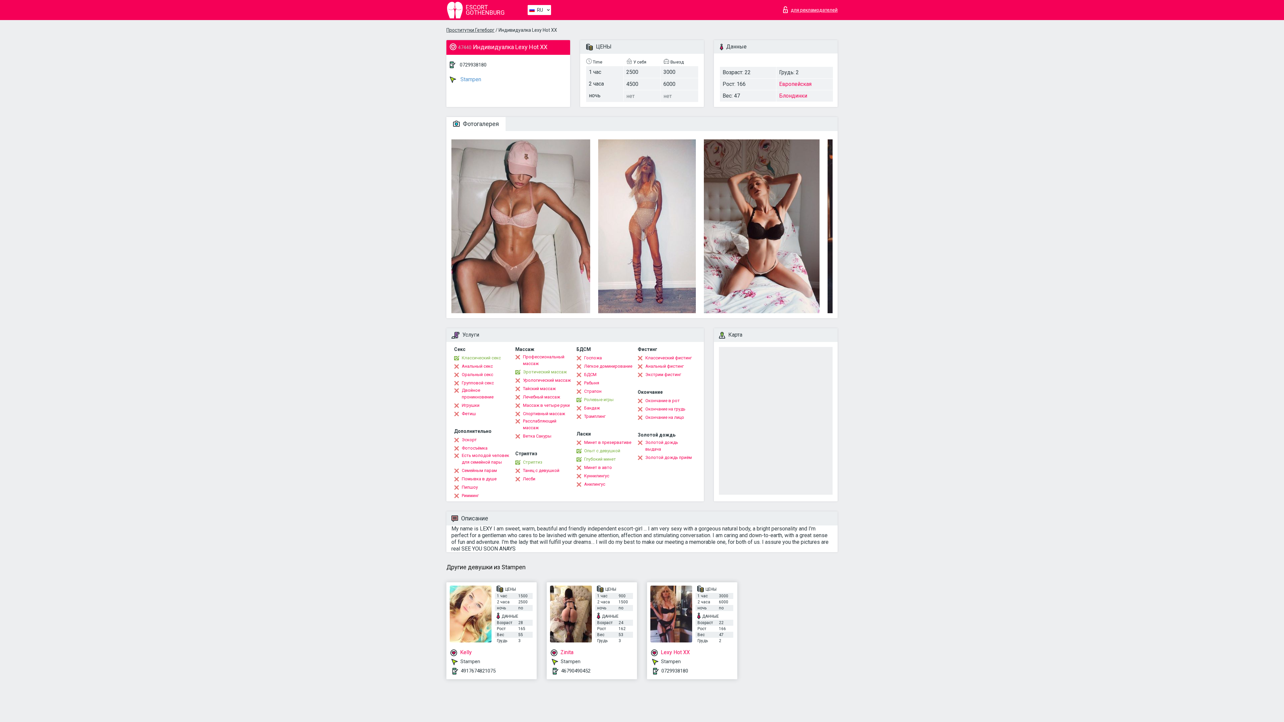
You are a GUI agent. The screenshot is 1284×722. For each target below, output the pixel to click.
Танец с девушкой (541, 470)
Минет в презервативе (607, 442)
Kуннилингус (596, 475)
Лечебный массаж (541, 396)
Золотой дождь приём (668, 457)
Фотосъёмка (475, 448)
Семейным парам (479, 470)
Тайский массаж (539, 388)
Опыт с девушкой (602, 450)
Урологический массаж (547, 380)
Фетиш (469, 413)
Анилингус (594, 484)
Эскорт (469, 439)
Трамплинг (595, 416)
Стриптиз (532, 462)
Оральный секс (477, 374)
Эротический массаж (545, 371)
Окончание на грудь (665, 408)
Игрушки (470, 405)
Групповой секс (478, 382)
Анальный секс (477, 366)
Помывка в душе (479, 478)
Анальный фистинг (664, 366)
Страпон (593, 391)
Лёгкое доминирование (608, 366)
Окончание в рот (662, 400)
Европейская (795, 84)
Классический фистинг (668, 357)
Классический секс (481, 357)
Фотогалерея (480, 123)
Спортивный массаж (544, 413)
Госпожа (593, 357)
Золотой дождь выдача (661, 446)
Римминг (470, 495)
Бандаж (592, 407)
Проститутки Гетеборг (470, 30)
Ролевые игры (599, 399)
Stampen (470, 79)
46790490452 (576, 671)
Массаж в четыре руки (546, 405)
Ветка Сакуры (537, 436)
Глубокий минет (600, 459)
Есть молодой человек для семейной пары (485, 459)
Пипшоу (470, 487)
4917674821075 (478, 671)
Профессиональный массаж (543, 360)
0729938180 (473, 65)
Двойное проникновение (478, 393)
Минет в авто (598, 467)
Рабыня (591, 382)
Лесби (529, 478)
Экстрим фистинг (663, 374)
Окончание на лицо (664, 417)
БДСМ (590, 374)
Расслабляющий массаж (539, 424)
